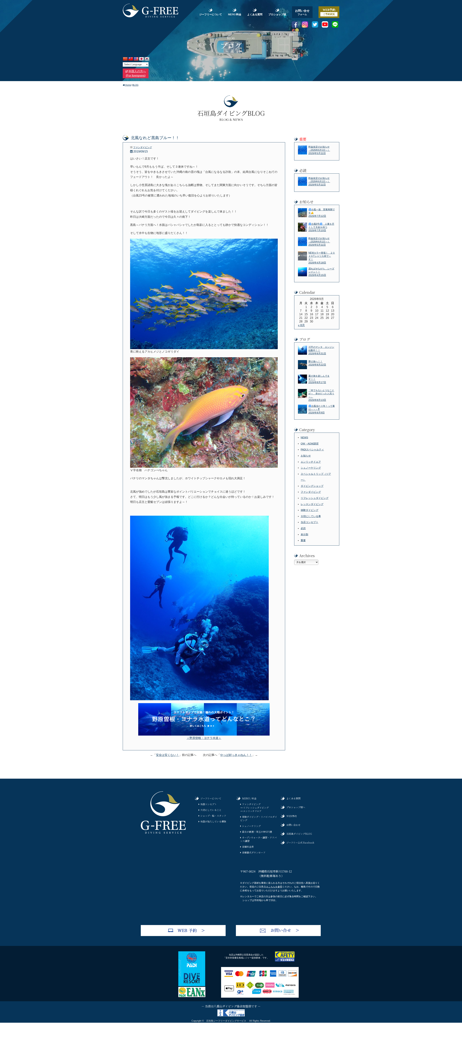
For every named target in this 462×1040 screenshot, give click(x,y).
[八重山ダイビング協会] (231, 1016)
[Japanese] (141, 59)
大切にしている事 (311, 516)
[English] (136, 59)
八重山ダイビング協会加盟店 (232, 1006)
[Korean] (147, 59)
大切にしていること (210, 810)
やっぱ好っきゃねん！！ (236, 754)
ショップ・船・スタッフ (213, 815)
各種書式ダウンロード (253, 852)
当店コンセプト (309, 522)
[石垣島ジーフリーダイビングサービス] (163, 832)
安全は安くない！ (167, 754)
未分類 (304, 534)
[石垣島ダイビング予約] (183, 935)
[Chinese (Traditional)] (130, 59)
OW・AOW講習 (310, 443)
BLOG (135, 85)
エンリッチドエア (311, 461)
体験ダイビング (309, 510)
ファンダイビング (142, 147)
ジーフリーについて (210, 14)
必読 (303, 528)
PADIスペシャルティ (312, 449)
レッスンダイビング (312, 504)
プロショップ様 (277, 14)
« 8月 (301, 325)
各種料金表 (248, 846)
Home (128, 85)
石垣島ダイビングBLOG (299, 833)
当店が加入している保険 (213, 821)
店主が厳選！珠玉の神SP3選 (257, 831)
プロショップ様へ (295, 807)
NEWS (304, 437)
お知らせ (306, 455)
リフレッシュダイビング (314, 498)
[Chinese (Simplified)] (125, 59)
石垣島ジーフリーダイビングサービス (226, 1020)
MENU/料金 (234, 14)
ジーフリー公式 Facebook (300, 842)
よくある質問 (254, 14)
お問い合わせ (293, 825)
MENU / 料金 (249, 798)
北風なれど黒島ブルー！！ (155, 138)
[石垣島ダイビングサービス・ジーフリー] (150, 16)
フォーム (302, 12)
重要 (303, 540)
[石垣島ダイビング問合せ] (278, 935)
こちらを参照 (275, 886)
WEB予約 (291, 816)
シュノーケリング (311, 467)
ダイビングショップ (312, 485)
